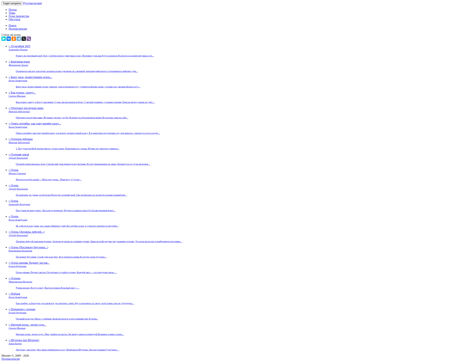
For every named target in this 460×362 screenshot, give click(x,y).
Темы (12, 12)
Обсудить (14, 19)
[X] (24, 39)
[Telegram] (19, 39)
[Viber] (29, 39)
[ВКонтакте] (8, 39)
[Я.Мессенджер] (3, 39)
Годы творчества (19, 16)
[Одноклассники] (14, 39)
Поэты (13, 9)
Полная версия (10, 358)
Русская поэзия (32, 3)
